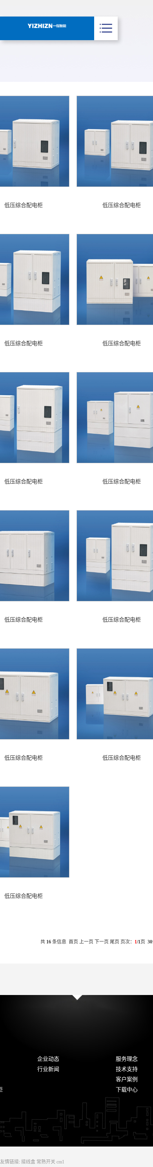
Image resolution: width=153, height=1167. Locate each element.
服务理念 (127, 1059)
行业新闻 (48, 1069)
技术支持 (127, 1069)
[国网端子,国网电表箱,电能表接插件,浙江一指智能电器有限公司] (47, 25)
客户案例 (127, 1079)
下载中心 (127, 1090)
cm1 (60, 1162)
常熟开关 (46, 1162)
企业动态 (48, 1059)
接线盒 (28, 1162)
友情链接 (9, 1162)
